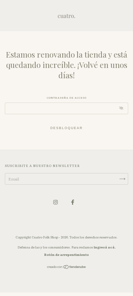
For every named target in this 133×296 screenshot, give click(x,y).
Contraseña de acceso (67, 97)
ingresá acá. (105, 247)
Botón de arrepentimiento (66, 254)
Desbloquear (66, 128)
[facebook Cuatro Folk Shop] (72, 202)
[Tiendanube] (66, 267)
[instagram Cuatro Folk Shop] (56, 202)
